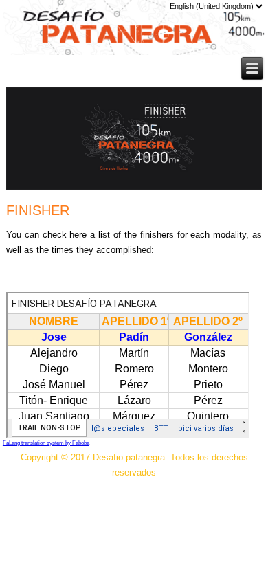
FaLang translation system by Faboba (46, 443)
